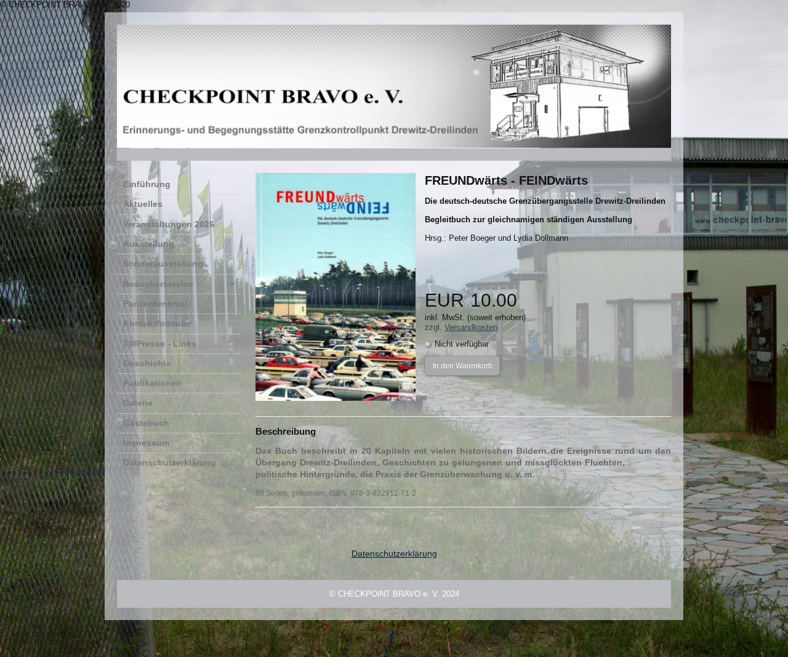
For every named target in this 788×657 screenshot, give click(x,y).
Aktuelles (143, 204)
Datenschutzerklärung (169, 462)
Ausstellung (148, 244)
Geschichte (147, 363)
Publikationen (152, 383)
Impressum (146, 443)
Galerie (138, 403)
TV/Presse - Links (159, 344)
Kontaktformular (157, 323)
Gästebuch (146, 423)
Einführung (147, 184)
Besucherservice (179, 284)
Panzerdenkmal (155, 303)
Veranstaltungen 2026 (168, 224)
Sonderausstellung (163, 263)
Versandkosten (470, 327)
